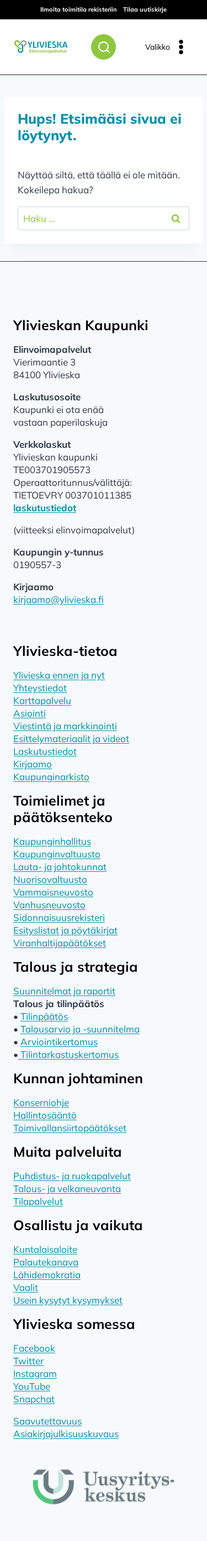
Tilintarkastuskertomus (68, 1054)
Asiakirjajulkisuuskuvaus (66, 1433)
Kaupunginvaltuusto (56, 854)
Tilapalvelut (38, 1201)
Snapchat (34, 1399)
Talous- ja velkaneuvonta (67, 1188)
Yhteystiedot (40, 687)
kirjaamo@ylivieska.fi (58, 599)
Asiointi (29, 713)
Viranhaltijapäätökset (59, 943)
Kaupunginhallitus (52, 841)
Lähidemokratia (47, 1274)
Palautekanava (45, 1262)
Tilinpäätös (44, 1016)
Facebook (34, 1348)
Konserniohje (41, 1102)
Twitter (28, 1361)
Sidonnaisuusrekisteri (59, 917)
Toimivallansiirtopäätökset (69, 1128)
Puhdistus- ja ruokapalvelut (72, 1176)
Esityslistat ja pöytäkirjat (65, 930)
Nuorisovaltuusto (50, 879)
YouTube (31, 1386)
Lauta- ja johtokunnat (60, 866)
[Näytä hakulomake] (103, 47)
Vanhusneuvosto (49, 904)
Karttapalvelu (42, 700)
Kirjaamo (32, 764)
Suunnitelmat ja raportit (64, 991)
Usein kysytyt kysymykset (68, 1300)
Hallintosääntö (45, 1115)
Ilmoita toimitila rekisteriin (78, 9)
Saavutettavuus (47, 1421)
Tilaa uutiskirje (145, 9)
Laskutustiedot (45, 751)
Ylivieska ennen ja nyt (59, 675)
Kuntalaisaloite (45, 1249)
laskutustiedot (44, 507)
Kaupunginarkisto (51, 776)
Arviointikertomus (59, 1041)
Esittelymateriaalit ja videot (71, 738)
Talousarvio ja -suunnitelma (80, 1029)
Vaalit (25, 1287)
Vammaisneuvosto (53, 892)
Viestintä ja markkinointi (65, 726)
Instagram (35, 1373)
